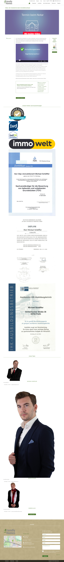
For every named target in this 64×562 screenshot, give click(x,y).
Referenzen (54, 3)
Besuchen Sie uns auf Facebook (29, 547)
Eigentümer (34, 3)
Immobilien (39, 3)
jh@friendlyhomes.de (14, 481)
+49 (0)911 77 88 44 (7, 384)
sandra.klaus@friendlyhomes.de (16, 511)
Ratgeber (58, 3)
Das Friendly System (46, 3)
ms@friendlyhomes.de (15, 384)
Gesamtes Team (32, 514)
